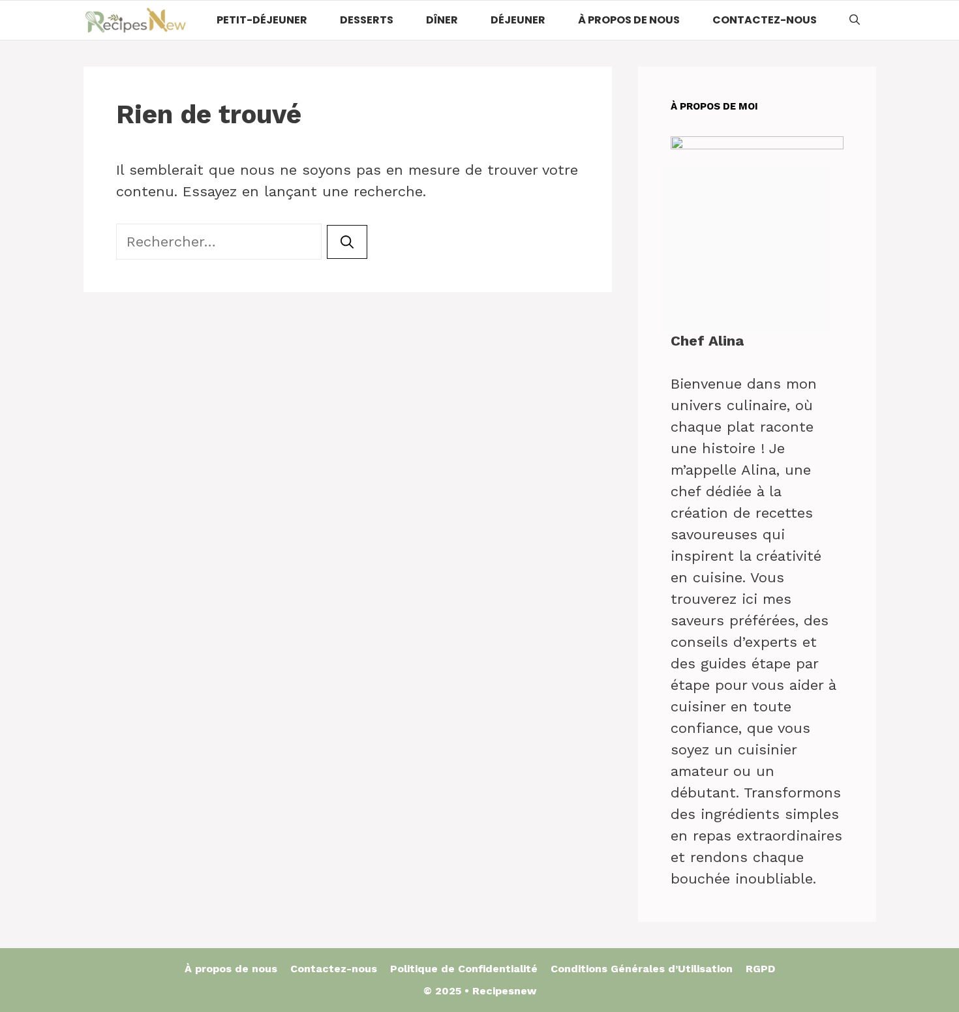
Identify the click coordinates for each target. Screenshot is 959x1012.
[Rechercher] (347, 242)
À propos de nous (629, 19)
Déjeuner (518, 19)
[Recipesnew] (136, 20)
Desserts (366, 19)
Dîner (442, 19)
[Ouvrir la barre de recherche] (854, 20)
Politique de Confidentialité (464, 968)
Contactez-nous (764, 19)
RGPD (760, 968)
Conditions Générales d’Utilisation (642, 968)
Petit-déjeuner (262, 19)
